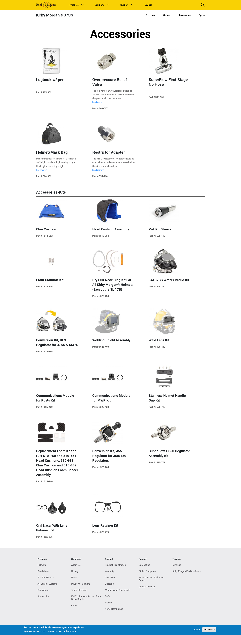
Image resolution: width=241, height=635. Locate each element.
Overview (150, 15)
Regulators (43, 589)
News (74, 577)
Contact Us (144, 564)
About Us (75, 564)
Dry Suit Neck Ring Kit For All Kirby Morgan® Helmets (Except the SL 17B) (112, 285)
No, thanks (209, 629)
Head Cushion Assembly (110, 229)
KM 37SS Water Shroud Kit (169, 280)
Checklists (110, 577)
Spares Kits (43, 596)
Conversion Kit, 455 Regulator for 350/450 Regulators (109, 456)
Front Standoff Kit (49, 280)
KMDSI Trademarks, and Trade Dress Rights (86, 598)
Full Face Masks (46, 577)
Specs (202, 15)
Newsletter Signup (114, 608)
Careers (75, 605)
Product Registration (115, 564)
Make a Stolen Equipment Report (151, 579)
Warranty (109, 571)
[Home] (46, 5)
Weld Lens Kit (159, 340)
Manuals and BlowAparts (117, 589)
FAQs (107, 596)
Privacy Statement (80, 583)
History (74, 571)
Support (123, 4)
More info (71, 631)
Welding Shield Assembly (111, 340)
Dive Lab (177, 564)
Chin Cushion (46, 229)
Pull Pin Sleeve (160, 229)
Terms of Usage (79, 589)
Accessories (185, 15)
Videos (108, 602)
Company (99, 4)
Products (73, 4)
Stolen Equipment (147, 571)
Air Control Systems (47, 583)
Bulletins (109, 583)
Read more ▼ (98, 102)
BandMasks (43, 571)
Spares (166, 15)
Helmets (42, 564)
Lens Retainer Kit (105, 525)
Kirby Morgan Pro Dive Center (187, 571)
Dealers (148, 4)
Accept (197, 629)
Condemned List (147, 586)
